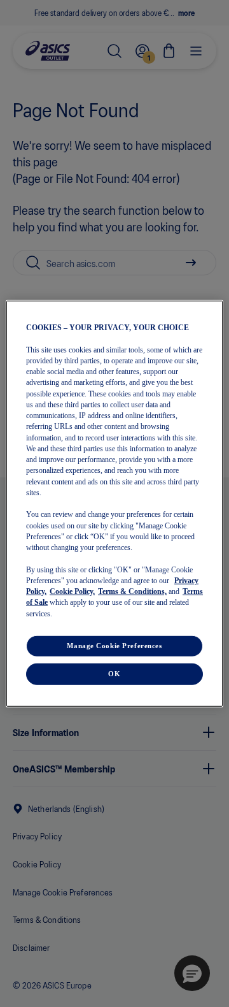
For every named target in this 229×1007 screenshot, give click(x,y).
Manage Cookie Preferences (114, 645)
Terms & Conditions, (132, 591)
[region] (114, 503)
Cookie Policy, (72, 591)
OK (114, 673)
